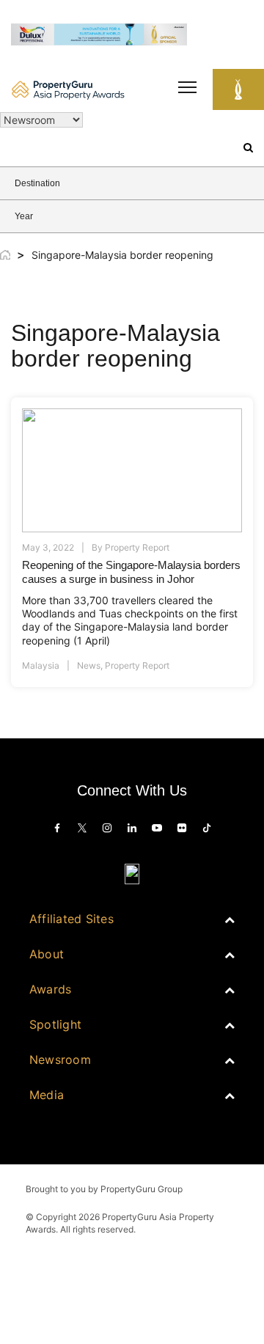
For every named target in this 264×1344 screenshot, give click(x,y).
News (88, 665)
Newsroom (60, 1059)
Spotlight (55, 1024)
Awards (50, 989)
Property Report (137, 665)
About (46, 954)
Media (46, 1094)
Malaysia (40, 665)
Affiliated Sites (71, 918)
